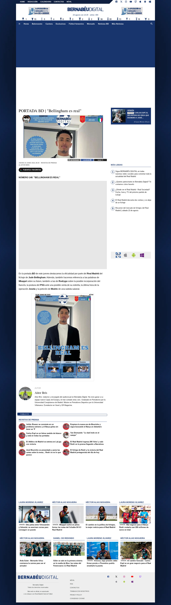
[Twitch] (136, 2)
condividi (86, 160)
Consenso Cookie (77, 598)
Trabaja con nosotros (79, 591)
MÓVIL (69, 2)
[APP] (119, 255)
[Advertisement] (85, 47)
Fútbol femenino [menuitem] (76, 24)
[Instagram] (126, 2)
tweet (100, 160)
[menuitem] (19, 24)
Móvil (72, 580)
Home (22, 2)
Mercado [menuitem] (91, 24)
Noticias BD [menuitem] (103, 24)
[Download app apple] (140, 2)
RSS (71, 584)
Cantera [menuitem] (49, 24)
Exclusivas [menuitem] (61, 24)
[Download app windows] (150, 2)
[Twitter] (121, 2)
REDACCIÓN (33, 2)
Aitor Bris (25, 165)
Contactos (74, 587)
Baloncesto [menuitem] (37, 24)
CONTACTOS (59, 2)
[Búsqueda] (152, 24)
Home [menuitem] (26, 24)
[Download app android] (145, 2)
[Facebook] (116, 2)
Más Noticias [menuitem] (118, 24)
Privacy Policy (76, 595)
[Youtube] (131, 2)
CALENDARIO (45, 2)
